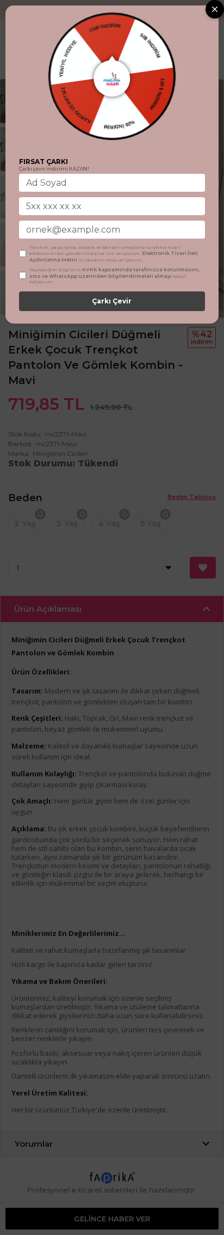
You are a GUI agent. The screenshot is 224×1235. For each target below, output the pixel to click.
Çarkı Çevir (112, 301)
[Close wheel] (215, 9)
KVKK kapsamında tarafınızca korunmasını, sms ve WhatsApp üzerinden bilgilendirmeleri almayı (114, 272)
